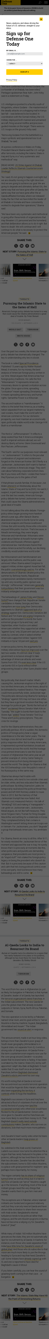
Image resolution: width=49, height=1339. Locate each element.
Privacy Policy (11, 80)
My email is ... (12, 50)
